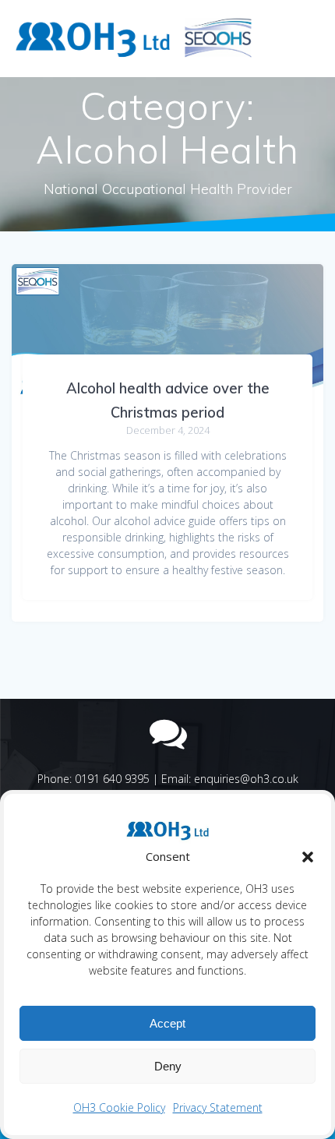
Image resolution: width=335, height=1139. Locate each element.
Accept (167, 1023)
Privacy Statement (218, 1107)
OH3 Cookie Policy (119, 1107)
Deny (168, 1066)
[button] (308, 857)
